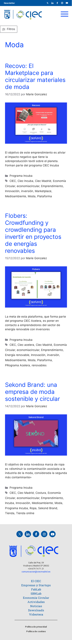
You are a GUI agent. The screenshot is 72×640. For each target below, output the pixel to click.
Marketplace (43, 191)
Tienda (9, 513)
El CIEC (36, 581)
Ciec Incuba (25, 181)
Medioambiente (15, 196)
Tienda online (25, 513)
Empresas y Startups (36, 585)
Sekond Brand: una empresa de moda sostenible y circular (32, 391)
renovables (39, 365)
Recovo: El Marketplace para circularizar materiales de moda (35, 76)
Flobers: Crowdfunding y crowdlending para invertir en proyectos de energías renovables (33, 233)
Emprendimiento (52, 186)
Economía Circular (36, 598)
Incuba (9, 503)
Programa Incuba (21, 175)
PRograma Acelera (17, 365)
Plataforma (44, 196)
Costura (40, 492)
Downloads (36, 610)
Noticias (36, 606)
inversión (27, 191)
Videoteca (36, 614)
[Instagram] (44, 534)
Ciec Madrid (43, 181)
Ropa (33, 508)
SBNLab (36, 593)
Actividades (36, 602)
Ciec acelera (26, 344)
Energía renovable (17, 355)
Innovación (12, 191)
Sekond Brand (47, 508)
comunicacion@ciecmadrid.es (36, 572)
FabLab (36, 589)
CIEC (13, 181)
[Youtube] (67, 3)
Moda (31, 196)
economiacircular (28, 186)
